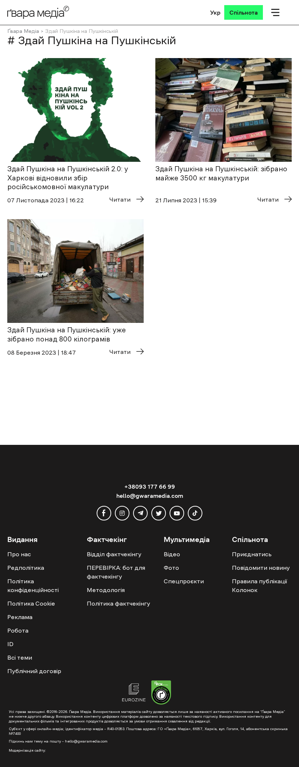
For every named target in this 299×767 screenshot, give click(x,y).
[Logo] (38, 12)
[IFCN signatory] (161, 693)
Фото (171, 568)
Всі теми (19, 657)
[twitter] (158, 513)
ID (10, 644)
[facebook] (104, 513)
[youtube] (177, 513)
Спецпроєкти (184, 581)
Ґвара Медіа (23, 31)
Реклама (19, 617)
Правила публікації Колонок (259, 585)
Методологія (106, 590)
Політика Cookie (31, 603)
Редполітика (25, 568)
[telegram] (140, 513)
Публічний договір (34, 671)
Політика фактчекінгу (118, 603)
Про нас (19, 554)
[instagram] (122, 513)
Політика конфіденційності (33, 585)
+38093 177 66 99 (149, 486)
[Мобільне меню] (275, 12)
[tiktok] (195, 513)
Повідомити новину (261, 568)
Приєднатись (252, 554)
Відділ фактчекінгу (114, 554)
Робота (17, 630)
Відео (172, 554)
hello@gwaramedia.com (149, 496)
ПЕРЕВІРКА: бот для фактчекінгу (116, 572)
